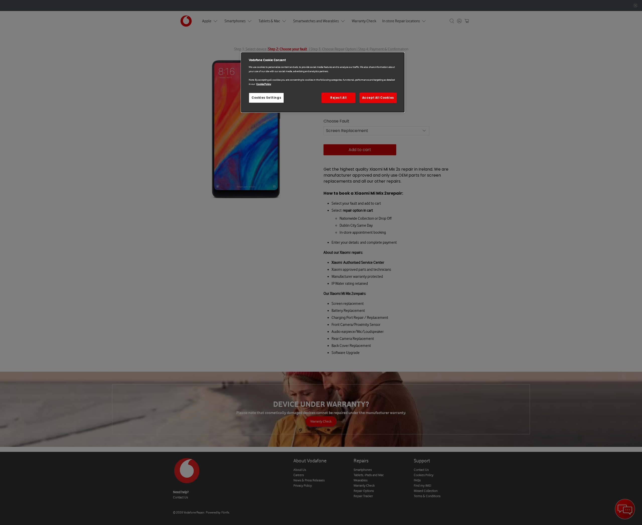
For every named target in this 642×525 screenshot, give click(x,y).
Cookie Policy (263, 84)
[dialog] (322, 82)
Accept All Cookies (378, 98)
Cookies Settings (266, 98)
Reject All (338, 98)
